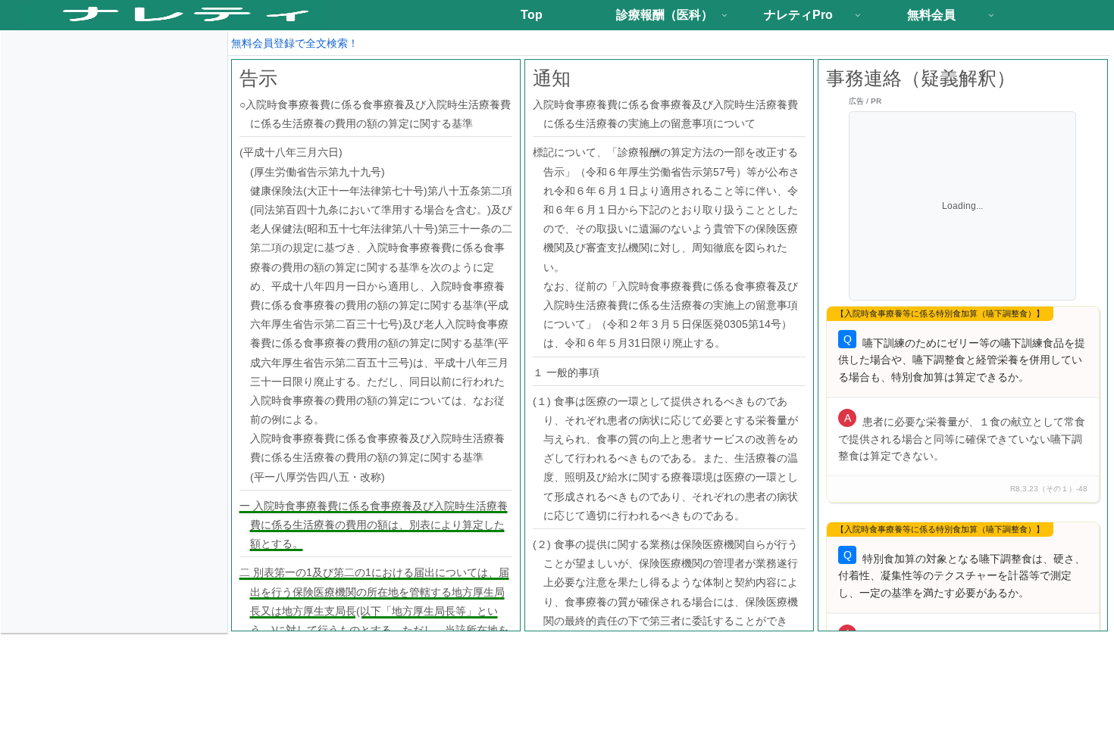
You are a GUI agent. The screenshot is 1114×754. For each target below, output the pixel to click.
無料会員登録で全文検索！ (294, 43)
